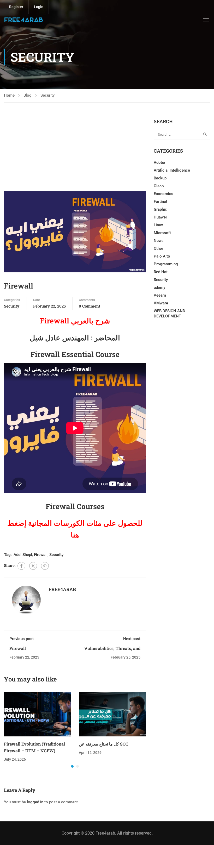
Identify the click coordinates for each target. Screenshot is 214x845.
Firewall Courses (75, 506)
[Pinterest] (45, 566)
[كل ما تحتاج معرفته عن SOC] (112, 714)
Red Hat (161, 272)
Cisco (159, 186)
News (159, 240)
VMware (161, 303)
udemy (159, 287)
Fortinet (160, 201)
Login (38, 7)
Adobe (159, 162)
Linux (158, 225)
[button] (72, 766)
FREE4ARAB (62, 589)
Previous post (21, 638)
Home (9, 95)
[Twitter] (33, 566)
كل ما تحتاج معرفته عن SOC (103, 744)
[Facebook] (21, 566)
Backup (160, 178)
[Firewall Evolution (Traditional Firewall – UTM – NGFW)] (37, 714)
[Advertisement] (75, 154)
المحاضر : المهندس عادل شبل (75, 337)
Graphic (160, 209)
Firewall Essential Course (75, 354)
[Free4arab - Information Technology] (23, 19)
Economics (163, 193)
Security (47, 95)
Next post (131, 638)
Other (158, 248)
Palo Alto (162, 256)
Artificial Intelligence (172, 170)
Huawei (160, 217)
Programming (166, 264)
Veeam (160, 295)
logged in (35, 802)
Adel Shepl (23, 554)
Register (16, 7)
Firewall (40, 554)
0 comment (89, 306)
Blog (27, 95)
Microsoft (162, 232)
